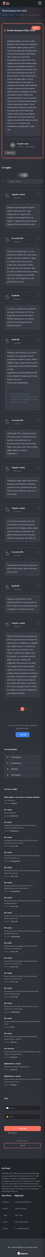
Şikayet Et (10, 153)
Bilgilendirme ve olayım (12, 1064)
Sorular (12, 15)
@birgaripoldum (15, 861)
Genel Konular (20, 15)
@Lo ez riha (14, 846)
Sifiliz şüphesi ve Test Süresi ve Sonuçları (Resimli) (22, 797)
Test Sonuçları (14, 775)
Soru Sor (5, 1208)
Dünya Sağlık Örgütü (21, 1222)
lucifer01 (16, 295)
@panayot (14, 803)
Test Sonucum (9, 1048)
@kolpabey (13, 1085)
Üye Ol (22, 1145)
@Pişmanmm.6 (14, 831)
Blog (5, 1215)
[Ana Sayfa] (6, 3)
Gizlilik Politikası (20, 1208)
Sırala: (4, 181)
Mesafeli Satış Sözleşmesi (23, 1202)
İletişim (5, 1228)
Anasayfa (4, 15)
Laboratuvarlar (14, 763)
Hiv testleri (8, 810)
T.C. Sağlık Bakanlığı (22, 1228)
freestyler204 (17, 238)
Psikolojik (12, 769)
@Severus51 (14, 1057)
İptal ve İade (19, 1215)
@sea (12, 1027)
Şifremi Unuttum (22, 1141)
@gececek (14, 1042)
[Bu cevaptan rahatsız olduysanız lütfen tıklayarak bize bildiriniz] (39, 194)
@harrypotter (14, 816)
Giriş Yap (23, 734)
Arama (5, 1222)
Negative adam (23, 144)
